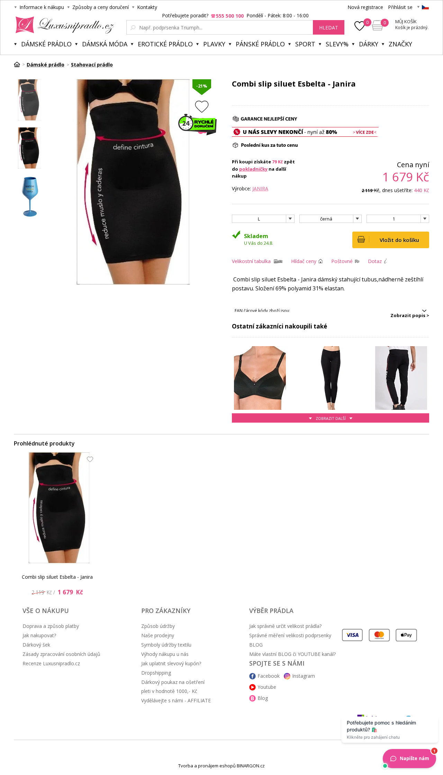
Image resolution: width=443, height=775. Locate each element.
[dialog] (221, 387)
